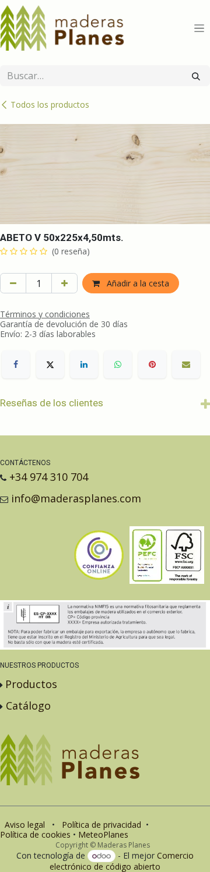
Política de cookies (35, 834)
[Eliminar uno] (13, 283)
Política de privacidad (101, 824)
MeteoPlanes (103, 834)
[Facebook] (16, 364)
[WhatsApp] (118, 364)
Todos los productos (49, 104)
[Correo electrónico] (186, 364)
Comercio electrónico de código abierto (122, 861)
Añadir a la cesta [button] (136, 283)
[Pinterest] (152, 364)
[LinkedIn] (84, 364)
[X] (50, 364)
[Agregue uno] (64, 283)
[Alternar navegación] (199, 28)
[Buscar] (196, 75)
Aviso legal (25, 824)
